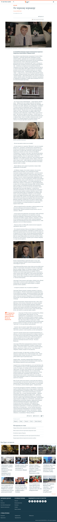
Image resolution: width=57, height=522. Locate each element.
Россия (15, 5)
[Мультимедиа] (53, 2)
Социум (16, 507)
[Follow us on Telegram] (37, 501)
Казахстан (3, 515)
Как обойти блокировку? (5, 505)
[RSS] (45, 501)
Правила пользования (5, 507)
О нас (2, 500)
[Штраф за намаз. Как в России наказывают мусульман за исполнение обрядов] (21, 460)
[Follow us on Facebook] (35, 501)
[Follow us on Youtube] (29, 501)
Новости (16, 500)
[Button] (41, 16)
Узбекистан (31, 515)
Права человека (18, 509)
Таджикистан (17, 515)
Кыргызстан (3, 517)
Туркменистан (18, 517)
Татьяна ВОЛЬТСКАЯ (17, 11)
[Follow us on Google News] (43, 501)
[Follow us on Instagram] (32, 501)
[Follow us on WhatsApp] (40, 501)
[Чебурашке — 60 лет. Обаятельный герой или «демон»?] (10, 450)
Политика (17, 505)
